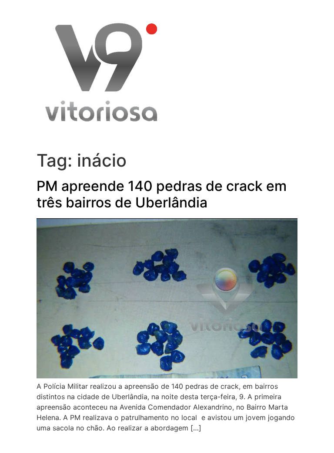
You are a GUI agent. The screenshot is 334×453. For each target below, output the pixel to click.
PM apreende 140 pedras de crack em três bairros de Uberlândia (162, 194)
